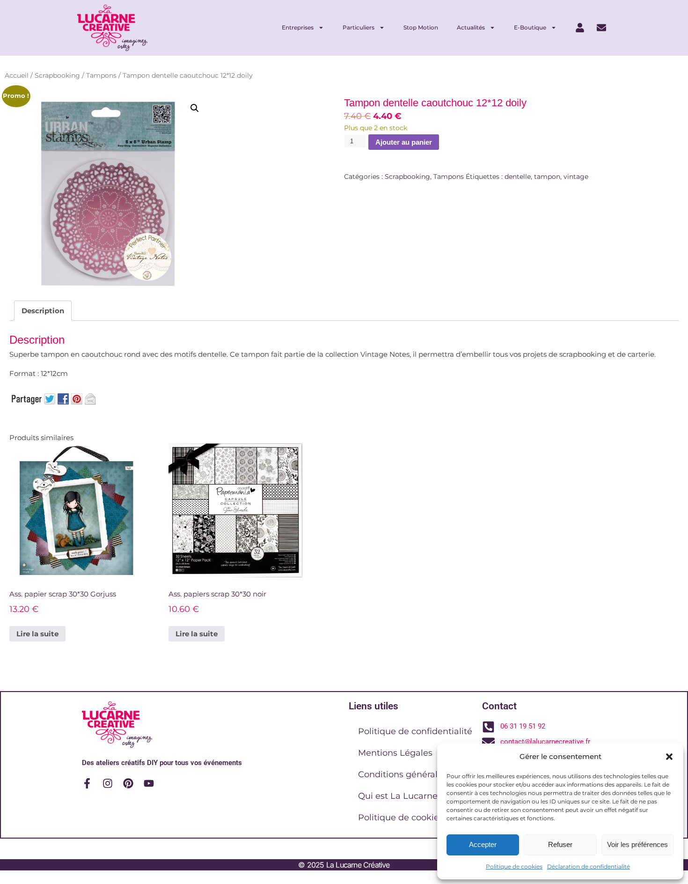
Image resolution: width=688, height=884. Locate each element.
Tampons (101, 75)
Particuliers (358, 27)
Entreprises (298, 27)
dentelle (518, 176)
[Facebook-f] (87, 783)
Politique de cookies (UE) (410, 817)
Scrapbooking (57, 75)
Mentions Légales (395, 753)
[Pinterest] (128, 783)
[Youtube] (149, 783)
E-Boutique (530, 27)
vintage (576, 176)
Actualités (471, 27)
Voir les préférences (637, 844)
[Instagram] (107, 783)
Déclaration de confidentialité (588, 866)
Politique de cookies (514, 866)
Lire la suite (37, 633)
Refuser (560, 844)
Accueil (17, 75)
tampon (547, 176)
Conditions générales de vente (422, 774)
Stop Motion (420, 27)
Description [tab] (43, 310)
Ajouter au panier (403, 142)
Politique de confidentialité (415, 731)
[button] (669, 756)
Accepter (483, 844)
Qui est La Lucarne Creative (416, 796)
